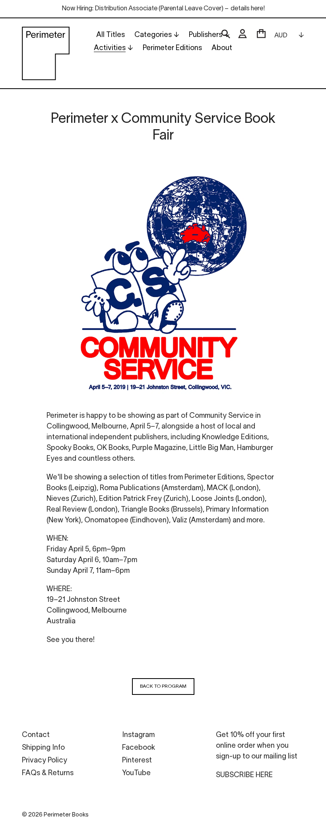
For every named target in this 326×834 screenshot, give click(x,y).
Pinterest (137, 760)
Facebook (138, 748)
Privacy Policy (44, 760)
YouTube (136, 773)
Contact (36, 735)
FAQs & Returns (48, 773)
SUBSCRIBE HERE (244, 775)
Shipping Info (43, 748)
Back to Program (163, 686)
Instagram (138, 735)
